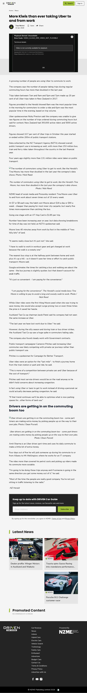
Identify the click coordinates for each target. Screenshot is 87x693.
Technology (36, 647)
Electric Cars (36, 640)
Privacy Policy (70, 519)
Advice (34, 634)
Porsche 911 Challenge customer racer (61, 588)
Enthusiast (35, 653)
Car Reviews (36, 628)
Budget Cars (36, 659)
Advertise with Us (38, 672)
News (17, 11)
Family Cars (36, 650)
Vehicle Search (37, 643)
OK (43, 67)
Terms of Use (57, 519)
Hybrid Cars (36, 637)
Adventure (35, 656)
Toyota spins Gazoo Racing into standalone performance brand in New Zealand (60, 566)
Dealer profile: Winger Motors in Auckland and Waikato (26, 554)
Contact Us (35, 662)
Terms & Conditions (39, 666)
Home (11, 11)
